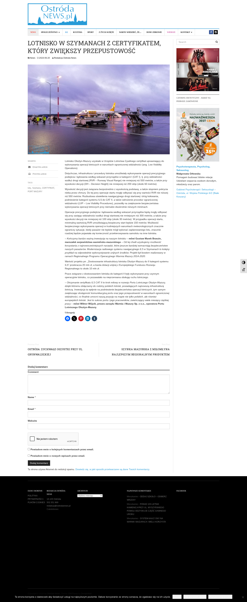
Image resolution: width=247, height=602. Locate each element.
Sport (90, 32)
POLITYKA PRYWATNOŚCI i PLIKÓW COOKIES (36, 499)
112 (66, 32)
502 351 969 (52, 502)
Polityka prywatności (220, 596)
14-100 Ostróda (54, 499)
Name (31, 397)
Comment (33, 372)
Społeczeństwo (49, 32)
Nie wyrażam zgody (195, 596)
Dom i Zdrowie (154, 32)
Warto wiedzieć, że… (130, 32)
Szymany (36, 188)
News (33, 32)
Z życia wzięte (106, 32)
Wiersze (171, 32)
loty (29, 188)
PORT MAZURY (35, 191)
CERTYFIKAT (48, 188)
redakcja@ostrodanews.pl (59, 506)
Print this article (39, 174)
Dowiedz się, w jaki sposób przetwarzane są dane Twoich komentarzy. (112, 469)
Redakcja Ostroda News (65, 58)
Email (31, 409)
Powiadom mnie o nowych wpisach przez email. (58, 455)
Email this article (40, 167)
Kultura (77, 32)
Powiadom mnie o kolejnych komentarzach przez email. (62, 449)
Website (32, 420)
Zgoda (177, 596)
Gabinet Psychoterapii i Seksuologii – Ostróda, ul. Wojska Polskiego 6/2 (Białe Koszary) (197, 193)
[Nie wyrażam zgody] (242, 597)
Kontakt (186, 32)
